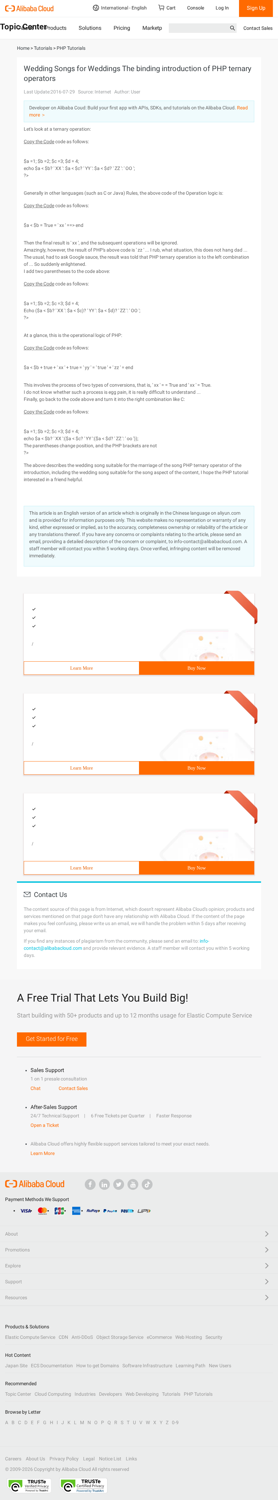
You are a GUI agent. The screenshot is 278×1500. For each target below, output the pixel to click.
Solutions (90, 28)
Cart (171, 7)
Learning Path (190, 1365)
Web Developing (142, 1394)
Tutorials (171, 1394)
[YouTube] (132, 1184)
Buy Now (196, 668)
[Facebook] (90, 1184)
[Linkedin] (104, 1184)
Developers (110, 1394)
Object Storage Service (119, 1337)
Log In (222, 7)
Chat (36, 1088)
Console (195, 7)
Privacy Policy (64, 1458)
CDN (63, 1337)
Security (213, 1337)
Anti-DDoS (82, 1337)
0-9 (175, 1422)
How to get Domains (97, 1365)
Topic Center (18, 1394)
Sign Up (256, 8)
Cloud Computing (53, 1394)
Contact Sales (258, 28)
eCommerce (159, 1337)
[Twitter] (118, 1184)
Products (55, 28)
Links (131, 1458)
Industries (85, 1394)
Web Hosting (188, 1337)
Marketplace (157, 28)
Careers (13, 1458)
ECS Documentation (52, 1365)
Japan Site (16, 1365)
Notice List (110, 1458)
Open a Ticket (45, 1125)
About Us (35, 1458)
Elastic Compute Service (30, 1337)
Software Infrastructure (147, 1365)
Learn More (81, 668)
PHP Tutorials (198, 1394)
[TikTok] (147, 1184)
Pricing (122, 28)
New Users (220, 1365)
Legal (89, 1458)
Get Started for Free (52, 1038)
